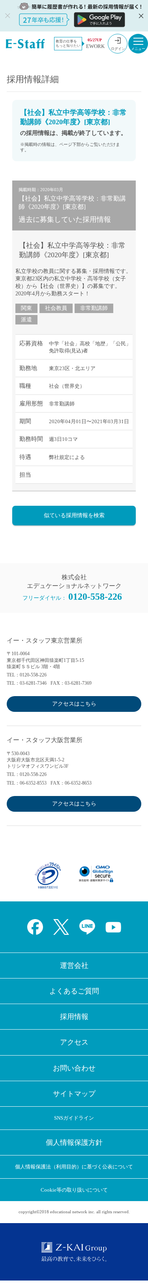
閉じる (140, 16)
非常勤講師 (94, 308)
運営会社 (74, 965)
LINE (87, 927)
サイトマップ (74, 1094)
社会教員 (56, 308)
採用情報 (74, 1017)
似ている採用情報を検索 (74, 515)
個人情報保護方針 (74, 1142)
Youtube (113, 927)
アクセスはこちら (74, 704)
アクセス (74, 1042)
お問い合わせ (74, 1068)
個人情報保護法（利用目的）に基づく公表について (74, 1167)
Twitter (61, 927)
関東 (26, 308)
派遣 (26, 319)
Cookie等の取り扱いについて (74, 1190)
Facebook (35, 927)
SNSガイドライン (74, 1118)
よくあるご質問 (74, 991)
